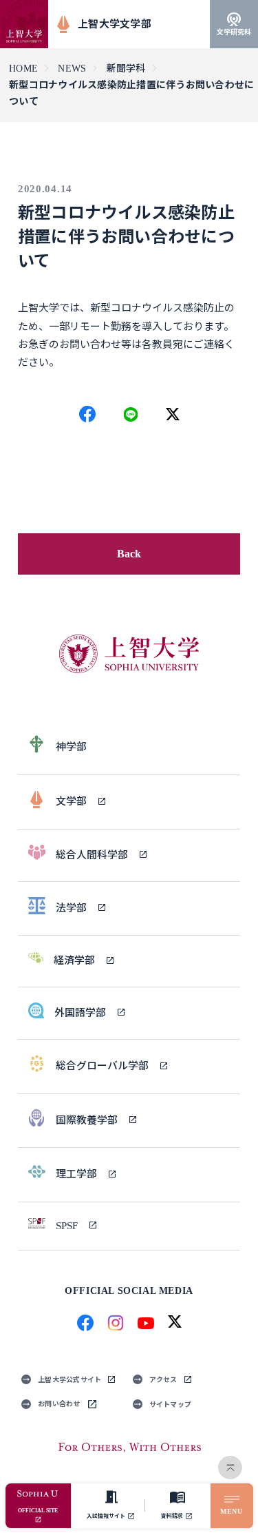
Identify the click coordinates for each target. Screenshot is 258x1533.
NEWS (72, 68)
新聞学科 (126, 68)
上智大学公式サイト (69, 1379)
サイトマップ (170, 1404)
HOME (23, 68)
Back (129, 553)
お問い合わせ (59, 1404)
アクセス (163, 1379)
